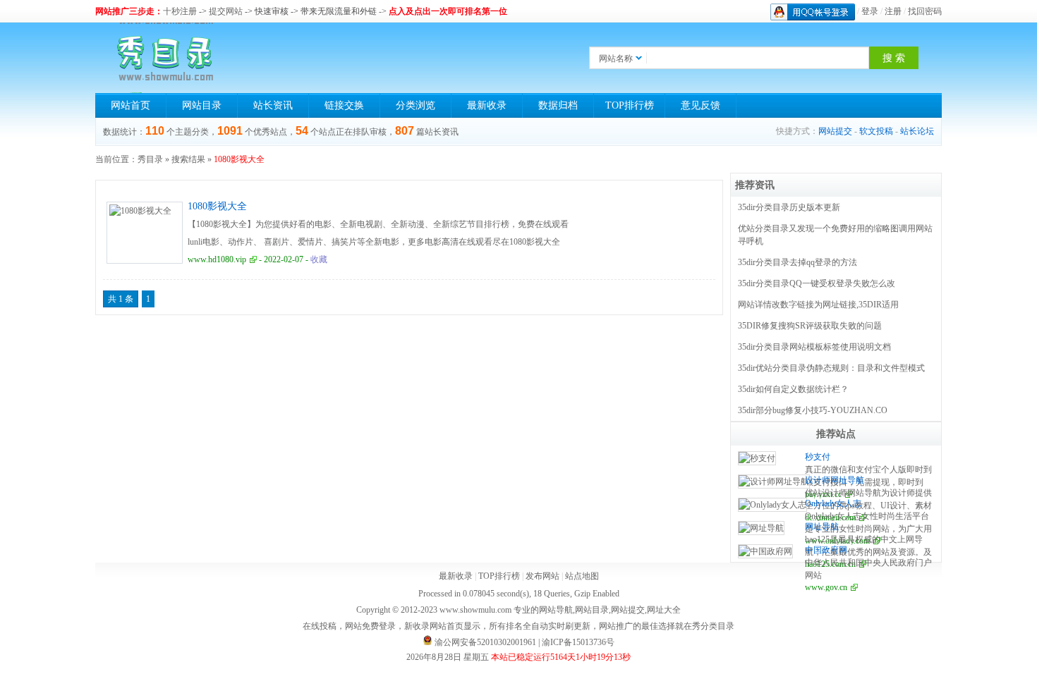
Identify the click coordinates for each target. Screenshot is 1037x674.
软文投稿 (876, 131)
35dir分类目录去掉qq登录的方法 (797, 262)
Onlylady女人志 (833, 503)
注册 (893, 11)
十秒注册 (180, 11)
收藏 (318, 259)
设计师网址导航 (834, 480)
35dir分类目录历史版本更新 (789, 207)
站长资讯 (273, 105)
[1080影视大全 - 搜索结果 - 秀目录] (165, 58)
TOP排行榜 (629, 105)
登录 (869, 11)
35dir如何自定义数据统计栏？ (793, 389)
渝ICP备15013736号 (578, 642)
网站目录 (202, 105)
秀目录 (150, 159)
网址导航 (822, 527)
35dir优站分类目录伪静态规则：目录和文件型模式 (831, 368)
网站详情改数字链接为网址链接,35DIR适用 (818, 305)
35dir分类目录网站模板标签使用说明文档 (814, 347)
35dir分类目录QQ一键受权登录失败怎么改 (816, 283)
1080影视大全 (217, 206)
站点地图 (582, 576)
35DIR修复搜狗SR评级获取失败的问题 (810, 326)
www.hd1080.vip (217, 259)
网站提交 (835, 131)
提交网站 (226, 11)
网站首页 (130, 105)
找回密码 (925, 11)
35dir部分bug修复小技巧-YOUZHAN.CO (812, 410)
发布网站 (542, 576)
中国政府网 (826, 550)
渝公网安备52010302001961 (485, 642)
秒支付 (817, 457)
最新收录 (487, 105)
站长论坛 (917, 131)
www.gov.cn (826, 587)
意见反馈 (700, 105)
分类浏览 (415, 105)
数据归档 (558, 105)
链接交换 (344, 105)
